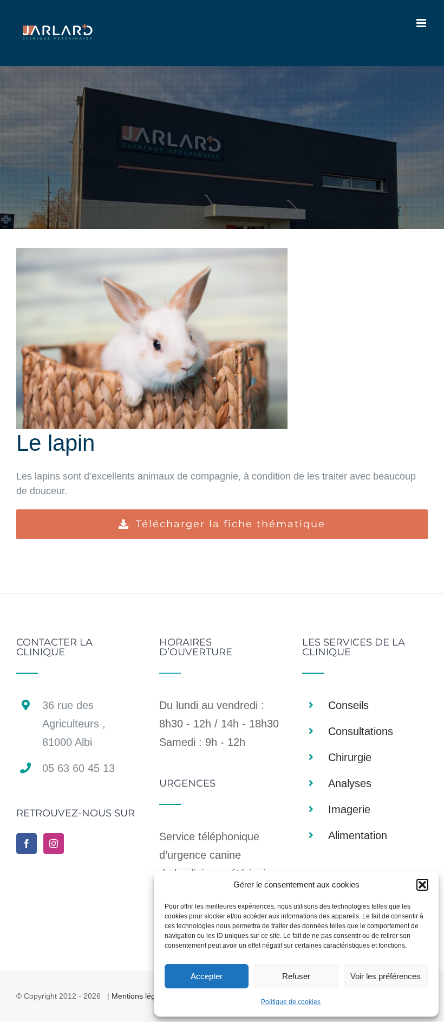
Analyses (349, 783)
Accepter (207, 976)
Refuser (296, 976)
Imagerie (349, 809)
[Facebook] (26, 843)
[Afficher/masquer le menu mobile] (422, 23)
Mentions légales (140, 996)
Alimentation (357, 835)
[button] (422, 884)
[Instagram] (53, 843)
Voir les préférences (385, 976)
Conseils (348, 705)
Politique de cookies (291, 1002)
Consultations (360, 731)
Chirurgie (349, 757)
